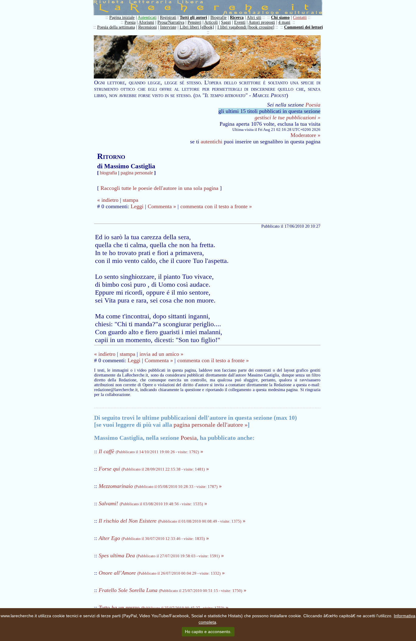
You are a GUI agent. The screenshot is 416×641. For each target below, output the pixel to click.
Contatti (300, 17)
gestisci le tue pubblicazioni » (287, 117)
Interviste (168, 27)
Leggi (137, 206)
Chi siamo (280, 17)
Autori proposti (262, 22)
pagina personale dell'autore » (211, 424)
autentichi (211, 141)
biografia (108, 172)
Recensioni (147, 27)
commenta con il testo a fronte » (216, 206)
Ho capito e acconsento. (208, 631)
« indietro (107, 200)
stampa (130, 200)
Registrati (168, 17)
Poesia (130, 22)
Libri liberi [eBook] (197, 27)
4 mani (284, 22)
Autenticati (147, 17)
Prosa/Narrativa (170, 22)
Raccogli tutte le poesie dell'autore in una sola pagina (159, 188)
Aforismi (146, 22)
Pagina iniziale (122, 17)
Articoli (211, 22)
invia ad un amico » (161, 354)
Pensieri (194, 22)
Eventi (239, 22)
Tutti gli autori (193, 17)
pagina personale (137, 172)
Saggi (226, 22)
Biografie (218, 17)
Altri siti (254, 17)
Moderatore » (305, 135)
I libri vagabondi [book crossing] (245, 27)
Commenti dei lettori (303, 27)
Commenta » (162, 206)
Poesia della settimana (116, 27)
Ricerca (237, 17)
